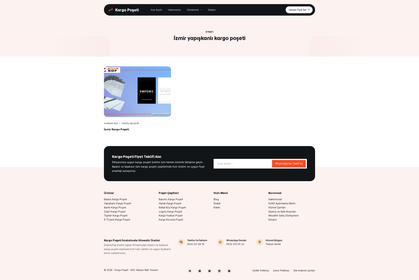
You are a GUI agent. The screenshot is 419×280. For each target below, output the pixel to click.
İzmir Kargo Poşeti (116, 129)
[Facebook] (189, 271)
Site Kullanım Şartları (304, 270)
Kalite (217, 207)
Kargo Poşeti (127, 10)
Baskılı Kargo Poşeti (115, 199)
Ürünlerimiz (193, 9)
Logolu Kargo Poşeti (170, 211)
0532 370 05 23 (235, 244)
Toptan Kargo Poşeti (116, 215)
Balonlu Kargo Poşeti (171, 199)
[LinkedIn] (219, 271)
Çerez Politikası (281, 270)
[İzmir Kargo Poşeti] (137, 91)
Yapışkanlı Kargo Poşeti (117, 203)
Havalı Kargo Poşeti (170, 203)
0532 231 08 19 (195, 244)
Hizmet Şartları (277, 207)
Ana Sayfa (156, 9)
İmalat (217, 203)
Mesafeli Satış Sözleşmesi (283, 215)
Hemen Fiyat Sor (298, 9)
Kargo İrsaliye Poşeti (171, 215)
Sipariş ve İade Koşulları (282, 211)
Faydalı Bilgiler (130, 123)
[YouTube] (229, 271)
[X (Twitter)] (199, 271)
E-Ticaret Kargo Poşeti (117, 219)
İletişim (212, 9)
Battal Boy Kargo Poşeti (172, 207)
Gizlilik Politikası (260, 270)
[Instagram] (209, 271)
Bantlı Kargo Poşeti (115, 207)
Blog (216, 199)
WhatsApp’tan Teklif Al (288, 163)
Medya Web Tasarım (147, 270)
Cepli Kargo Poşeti (115, 211)
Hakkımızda (174, 9)
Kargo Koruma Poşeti (171, 219)
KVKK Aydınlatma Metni (281, 203)
